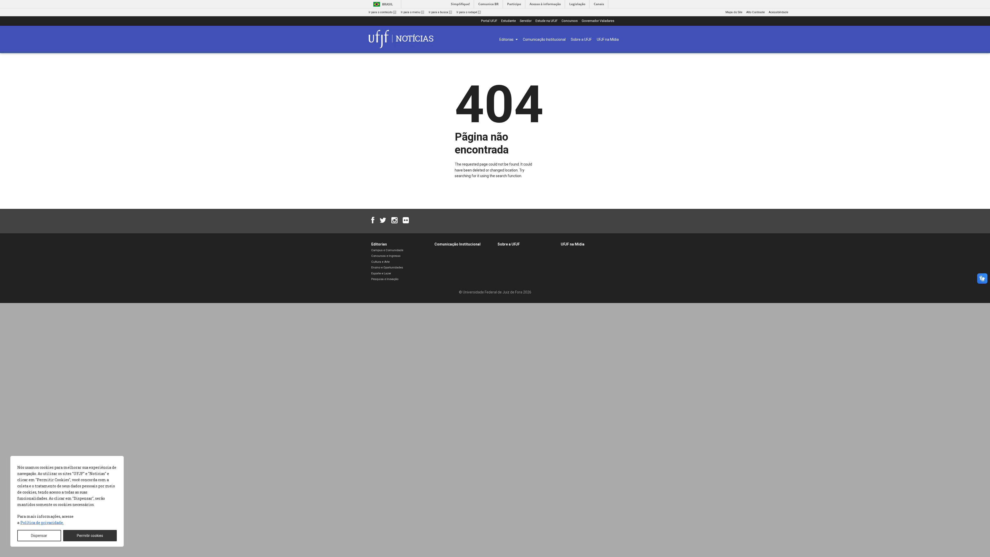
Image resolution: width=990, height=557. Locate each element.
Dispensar (39, 536)
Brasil (387, 4)
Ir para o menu (412, 12)
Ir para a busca (440, 12)
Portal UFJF (489, 21)
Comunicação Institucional (457, 244)
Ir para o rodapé (468, 12)
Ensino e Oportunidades (387, 267)
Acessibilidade (778, 12)
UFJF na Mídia (572, 244)
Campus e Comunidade (387, 250)
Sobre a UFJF (509, 244)
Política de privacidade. (42, 522)
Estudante (508, 21)
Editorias (379, 244)
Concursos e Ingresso (385, 256)
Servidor (526, 21)
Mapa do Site (733, 12)
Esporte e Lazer (381, 273)
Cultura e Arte (380, 262)
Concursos (570, 21)
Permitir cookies (90, 536)
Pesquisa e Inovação (384, 279)
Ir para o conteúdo (382, 12)
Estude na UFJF (546, 21)
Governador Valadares (598, 21)
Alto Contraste (755, 12)
